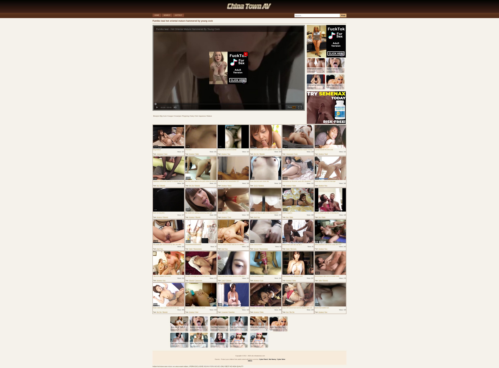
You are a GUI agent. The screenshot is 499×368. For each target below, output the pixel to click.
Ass (229, 154)
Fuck (296, 154)
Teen (165, 154)
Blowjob (156, 116)
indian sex (171, 366)
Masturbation (198, 249)
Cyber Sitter (281, 359)
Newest (167, 15)
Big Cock (163, 116)
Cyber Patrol (263, 359)
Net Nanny (272, 359)
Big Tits (256, 154)
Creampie (177, 116)
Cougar (170, 116)
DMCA (250, 361)
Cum (261, 280)
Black (229, 185)
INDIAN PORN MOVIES (212, 366)
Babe (197, 154)
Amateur (191, 154)
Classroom (289, 154)
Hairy (192, 116)
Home (157, 15)
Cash (223, 280)
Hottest (178, 15)
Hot (196, 116)
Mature (209, 116)
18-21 (256, 185)
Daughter (232, 312)
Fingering (185, 116)
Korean (256, 249)
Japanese (202, 116)
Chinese (228, 280)
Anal (326, 154)
